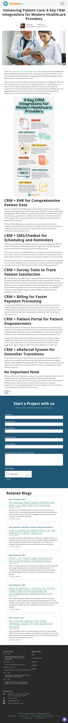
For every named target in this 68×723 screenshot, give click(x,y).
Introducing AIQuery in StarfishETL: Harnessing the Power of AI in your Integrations (15, 658)
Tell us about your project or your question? (19, 453)
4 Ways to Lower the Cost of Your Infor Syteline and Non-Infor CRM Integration (16, 682)
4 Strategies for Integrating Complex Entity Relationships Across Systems (17, 675)
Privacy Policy (23, 716)
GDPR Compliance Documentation (42, 716)
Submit (8, 479)
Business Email (10, 421)
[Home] (13, 3)
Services (34, 662)
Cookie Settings (40, 718)
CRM (6, 393)
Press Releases (37, 658)
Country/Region (10, 444)
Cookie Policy (11, 716)
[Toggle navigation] (62, 3)
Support (34, 665)
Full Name (8, 415)
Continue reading (14, 519)
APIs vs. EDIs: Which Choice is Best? (15, 664)
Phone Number (10, 428)
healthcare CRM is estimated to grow (25, 71)
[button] (64, 719)
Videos (34, 669)
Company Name (10, 437)
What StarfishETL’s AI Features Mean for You (18, 670)
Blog (33, 655)
